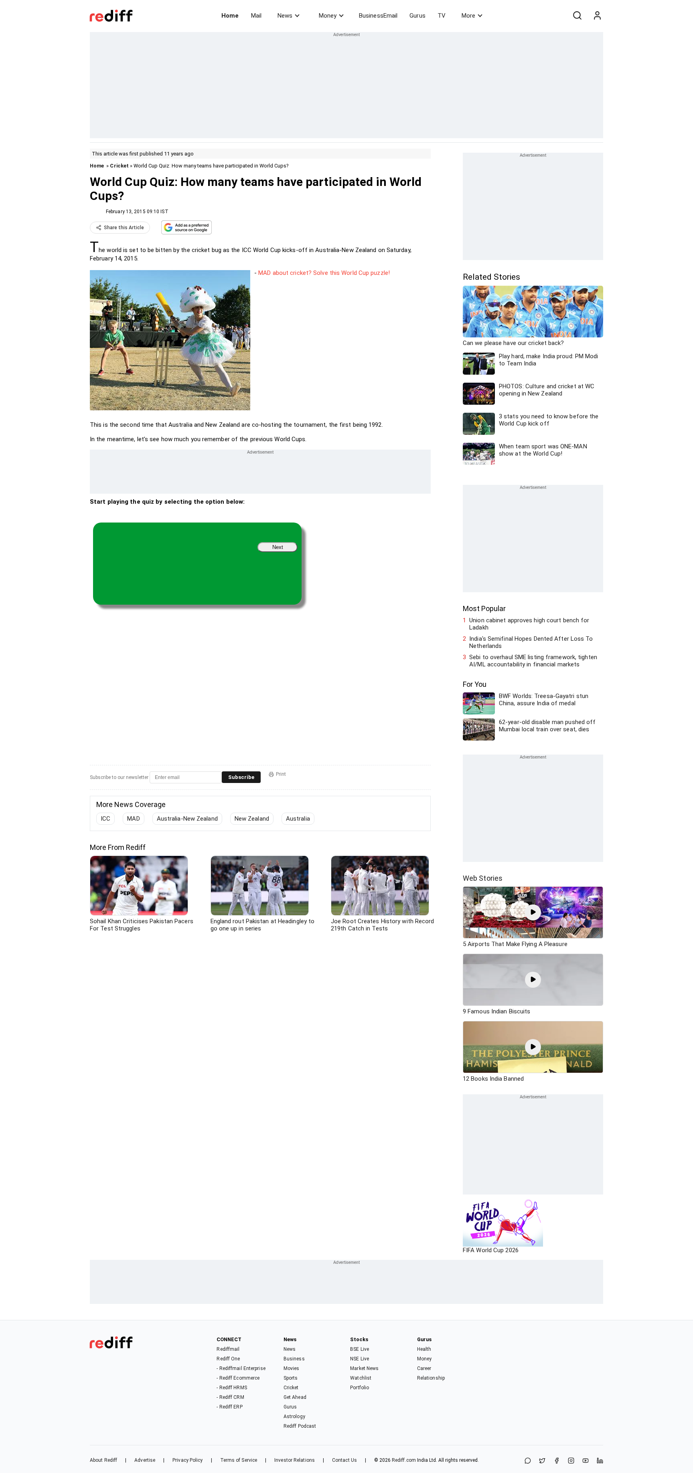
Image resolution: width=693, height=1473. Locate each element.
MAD (133, 818)
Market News (364, 1368)
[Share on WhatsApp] (528, 1461)
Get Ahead (295, 1397)
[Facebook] (556, 1461)
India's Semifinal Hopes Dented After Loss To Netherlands (531, 642)
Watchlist (360, 1378)
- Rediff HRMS (232, 1387)
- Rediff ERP (229, 1407)
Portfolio (359, 1387)
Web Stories (483, 878)
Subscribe (241, 777)
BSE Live (359, 1349)
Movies (292, 1368)
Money (327, 15)
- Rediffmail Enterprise (241, 1368)
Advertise (144, 1460)
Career (424, 1368)
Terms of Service (238, 1460)
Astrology (294, 1416)
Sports (291, 1378)
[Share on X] (542, 1461)
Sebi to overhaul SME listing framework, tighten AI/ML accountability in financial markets (533, 661)
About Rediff (103, 1460)
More (468, 15)
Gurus (417, 15)
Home (230, 15)
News (285, 15)
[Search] (577, 15)
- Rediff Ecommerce (238, 1378)
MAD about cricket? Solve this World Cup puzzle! (324, 272)
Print (281, 774)
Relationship (431, 1378)
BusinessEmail (378, 15)
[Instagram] (571, 1461)
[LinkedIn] (600, 1461)
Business (294, 1359)
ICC (105, 818)
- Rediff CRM (230, 1397)
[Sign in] (597, 15)
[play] (533, 912)
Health (424, 1349)
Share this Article (124, 227)
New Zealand (252, 818)
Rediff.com (404, 1460)
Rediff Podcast (300, 1426)
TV (442, 15)
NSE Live (359, 1359)
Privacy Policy (187, 1460)
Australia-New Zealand (187, 818)
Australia (298, 818)
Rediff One (228, 1359)
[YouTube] (585, 1461)
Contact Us (344, 1460)
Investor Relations (294, 1460)
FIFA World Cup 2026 (491, 1250)
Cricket (119, 166)
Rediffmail (228, 1349)
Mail (256, 15)
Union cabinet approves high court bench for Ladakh (529, 624)
